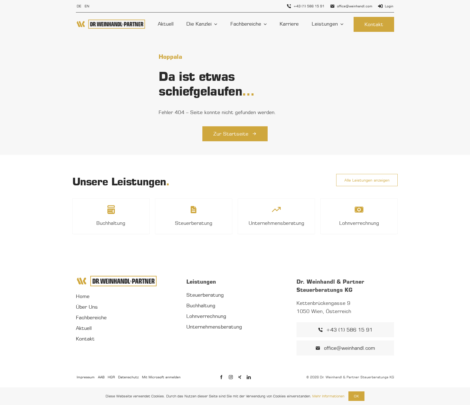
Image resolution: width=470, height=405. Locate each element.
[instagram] (231, 377)
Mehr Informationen (328, 396)
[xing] (239, 377)
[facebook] (221, 377)
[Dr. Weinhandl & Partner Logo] (111, 21)
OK (356, 396)
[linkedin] (249, 377)
